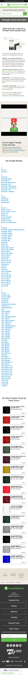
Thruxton (4, 293)
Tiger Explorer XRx (6, 375)
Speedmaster (5, 264)
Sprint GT (4, 266)
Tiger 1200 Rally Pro (7, 327)
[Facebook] (8, 645)
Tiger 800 (4, 340)
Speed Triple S (5, 257)
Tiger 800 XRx (5, 351)
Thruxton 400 (5, 298)
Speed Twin (4, 259)
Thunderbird (4, 302)
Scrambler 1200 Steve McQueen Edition (12, 229)
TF (2, 291)
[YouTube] (20, 645)
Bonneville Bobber (6, 179)
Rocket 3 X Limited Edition (8, 222)
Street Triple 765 (6, 277)
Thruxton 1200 (5, 295)
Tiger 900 (4, 355)
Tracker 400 (4, 380)
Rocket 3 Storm (5, 219)
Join (14, 639)
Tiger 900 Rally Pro (6, 362)
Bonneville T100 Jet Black (8, 188)
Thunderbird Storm (6, 307)
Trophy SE (4, 385)
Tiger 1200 (4, 315)
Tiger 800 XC (5, 342)
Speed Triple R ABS (6, 253)
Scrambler (4, 228)
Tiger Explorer (5, 364)
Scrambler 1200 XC (6, 233)
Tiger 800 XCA (5, 344)
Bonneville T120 (6, 190)
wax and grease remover (11, 71)
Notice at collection (8, 673)
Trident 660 (4, 382)
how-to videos (15, 150)
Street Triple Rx (5, 282)
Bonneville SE (5, 181)
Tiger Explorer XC (6, 366)
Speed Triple (5, 246)
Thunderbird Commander (8, 304)
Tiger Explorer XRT (6, 373)
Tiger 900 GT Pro (6, 358)
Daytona (3, 197)
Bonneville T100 (6, 184)
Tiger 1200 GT (5, 318)
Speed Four (4, 244)
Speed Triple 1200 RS (7, 249)
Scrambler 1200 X (6, 231)
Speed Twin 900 (5, 262)
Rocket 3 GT (4, 213)
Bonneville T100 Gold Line (8, 186)
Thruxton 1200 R (6, 297)
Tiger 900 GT (5, 356)
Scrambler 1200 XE (6, 235)
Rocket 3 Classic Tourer (8, 211)
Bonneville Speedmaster (8, 182)
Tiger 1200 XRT (5, 335)
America (3, 170)
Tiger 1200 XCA (5, 329)
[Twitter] (17, 645)
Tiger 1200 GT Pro (6, 322)
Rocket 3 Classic (6, 210)
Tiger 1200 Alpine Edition (8, 317)
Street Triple (5, 273)
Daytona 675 (4, 200)
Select (23, 413)
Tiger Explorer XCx (6, 369)
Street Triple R (5, 278)
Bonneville (4, 177)
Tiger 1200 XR (5, 333)
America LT (4, 171)
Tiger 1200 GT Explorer (8, 320)
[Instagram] (11, 645)
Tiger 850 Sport (5, 353)
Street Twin (4, 286)
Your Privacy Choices (12, 670)
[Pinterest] (14, 645)
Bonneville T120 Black (7, 191)
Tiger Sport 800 (5, 378)
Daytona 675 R (5, 202)
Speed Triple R (5, 251)
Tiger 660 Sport (5, 338)
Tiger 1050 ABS (5, 311)
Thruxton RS (4, 300)
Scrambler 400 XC (6, 239)
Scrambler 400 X (6, 237)
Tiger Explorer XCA (7, 367)
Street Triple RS (6, 280)
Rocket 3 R (4, 215)
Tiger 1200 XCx (5, 331)
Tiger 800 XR (5, 347)
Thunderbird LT (5, 306)
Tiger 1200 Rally (6, 324)
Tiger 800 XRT (5, 349)
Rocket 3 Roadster (6, 217)
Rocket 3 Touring (6, 220)
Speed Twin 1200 (6, 260)
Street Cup (4, 269)
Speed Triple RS (5, 255)
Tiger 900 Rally (5, 360)
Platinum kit (5, 94)
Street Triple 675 (6, 275)
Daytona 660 (4, 199)
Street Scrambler (6, 271)
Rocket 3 (3, 208)
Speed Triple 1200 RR (7, 248)
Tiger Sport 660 (5, 376)
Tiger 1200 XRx (5, 337)
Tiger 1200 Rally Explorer (8, 326)
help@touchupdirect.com (14, 596)
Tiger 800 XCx (5, 346)
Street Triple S (5, 284)
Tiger (2, 309)
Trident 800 (4, 384)
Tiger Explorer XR (6, 371)
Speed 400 (4, 242)
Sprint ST (4, 268)
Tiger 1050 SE (5, 313)
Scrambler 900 (5, 240)
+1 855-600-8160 (14, 594)
